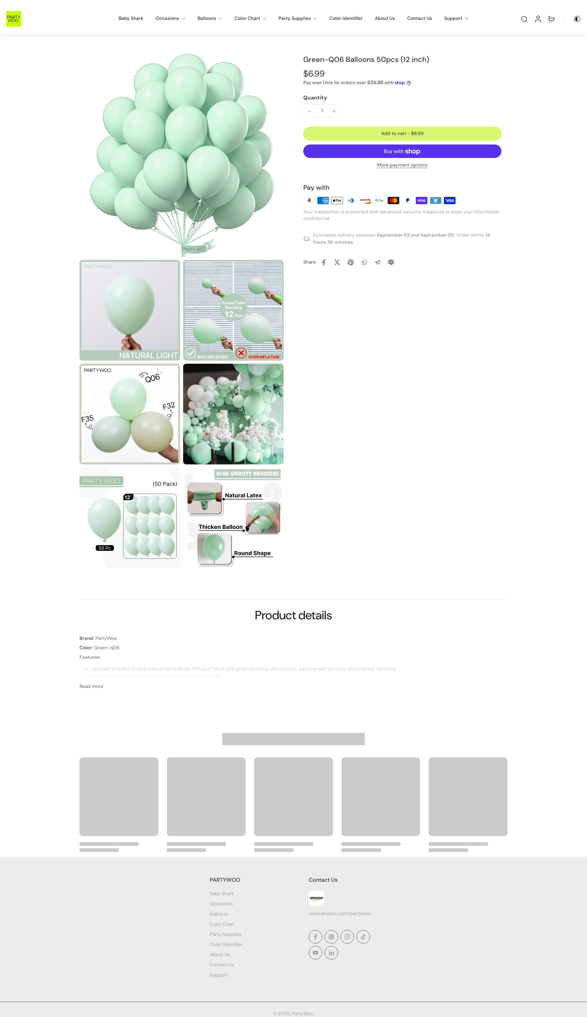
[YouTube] (315, 952)
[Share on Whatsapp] (364, 262)
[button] (402, 133)
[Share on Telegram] (377, 262)
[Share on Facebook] (323, 262)
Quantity (315, 98)
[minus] (310, 111)
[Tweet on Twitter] (337, 262)
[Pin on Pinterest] (350, 262)
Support (453, 18)
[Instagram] (347, 937)
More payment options (402, 165)
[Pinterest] (331, 937)
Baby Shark (131, 18)
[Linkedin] (331, 952)
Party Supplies (295, 18)
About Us (385, 18)
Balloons (207, 18)
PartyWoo (302, 1014)
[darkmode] (573, 19)
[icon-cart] (551, 19)
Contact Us (419, 18)
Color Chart (247, 18)
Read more (91, 686)
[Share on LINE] (391, 262)
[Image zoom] (181, 154)
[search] (524, 19)
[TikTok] (363, 937)
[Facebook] (315, 937)
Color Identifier (346, 18)
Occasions (167, 18)
